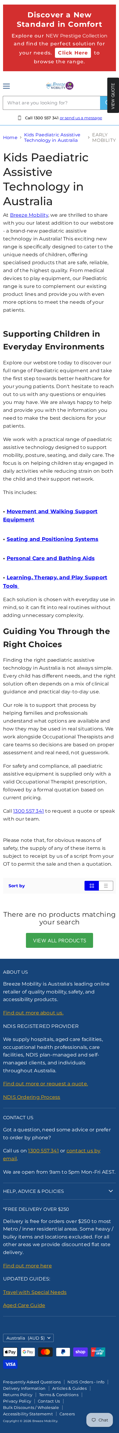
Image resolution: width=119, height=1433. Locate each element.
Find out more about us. (33, 1013)
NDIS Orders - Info (85, 1381)
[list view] (106, 886)
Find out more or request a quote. (45, 1084)
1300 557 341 (28, 811)
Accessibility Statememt (28, 1413)
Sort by (17, 885)
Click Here (73, 53)
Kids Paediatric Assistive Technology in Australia (52, 137)
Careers (67, 1413)
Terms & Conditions (58, 1394)
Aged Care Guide (24, 1305)
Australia (25, 1338)
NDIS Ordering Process (31, 1097)
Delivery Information (24, 1388)
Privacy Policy (17, 1401)
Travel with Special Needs (35, 1292)
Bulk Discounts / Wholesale (31, 1407)
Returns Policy (17, 1394)
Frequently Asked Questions (32, 1381)
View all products (59, 940)
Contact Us (49, 1401)
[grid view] (92, 886)
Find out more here (27, 1266)
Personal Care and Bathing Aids (51, 558)
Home (10, 137)
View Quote (113, 96)
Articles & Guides (69, 1388)
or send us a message (81, 117)
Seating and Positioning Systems (53, 539)
